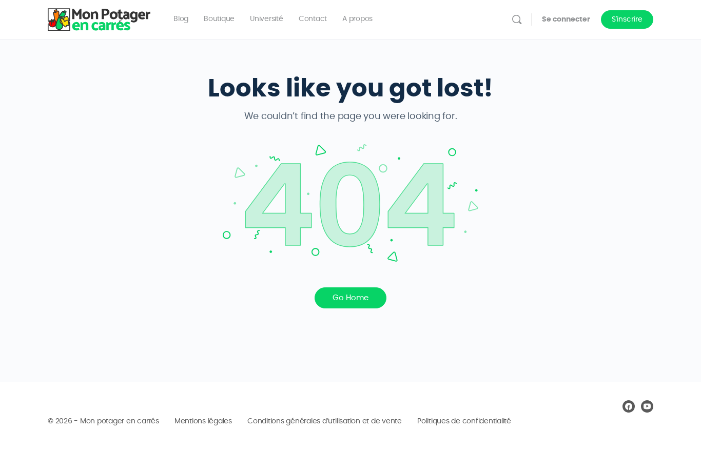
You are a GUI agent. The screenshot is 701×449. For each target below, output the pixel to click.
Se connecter (566, 19)
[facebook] (628, 406)
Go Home (350, 298)
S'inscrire (627, 19)
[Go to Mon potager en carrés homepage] (99, 17)
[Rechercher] (517, 19)
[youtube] (647, 406)
